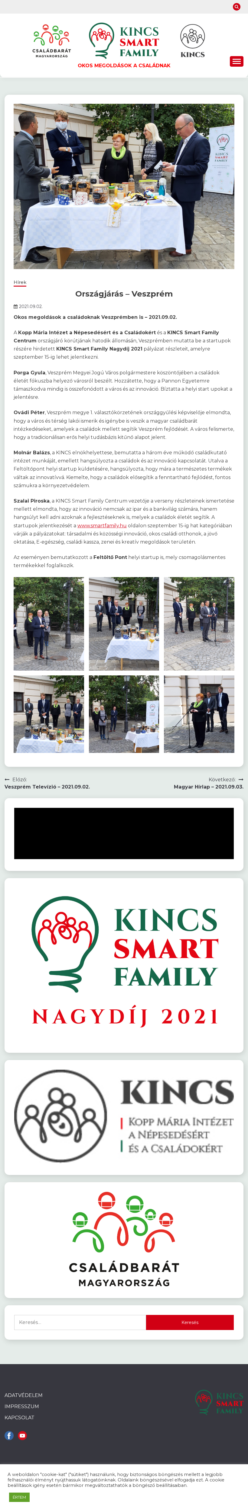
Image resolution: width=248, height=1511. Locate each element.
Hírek (20, 282)
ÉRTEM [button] (19, 1497)
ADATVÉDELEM (24, 1395)
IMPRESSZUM (22, 1406)
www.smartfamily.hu (102, 526)
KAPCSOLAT (19, 1418)
